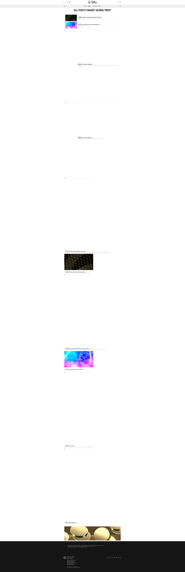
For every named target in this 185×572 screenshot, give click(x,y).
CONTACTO (99, 545)
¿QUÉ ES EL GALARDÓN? (93, 545)
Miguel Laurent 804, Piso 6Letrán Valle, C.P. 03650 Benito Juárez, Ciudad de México (72, 562)
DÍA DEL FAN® (78, 546)
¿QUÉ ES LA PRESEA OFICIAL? (85, 545)
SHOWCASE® (83, 546)
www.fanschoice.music (70, 564)
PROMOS (102, 545)
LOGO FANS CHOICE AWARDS (71, 546)
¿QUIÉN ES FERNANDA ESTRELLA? (90, 546)
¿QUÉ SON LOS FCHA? (97, 6)
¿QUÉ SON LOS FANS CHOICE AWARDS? (75, 545)
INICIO (85, 6)
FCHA (78, 19)
